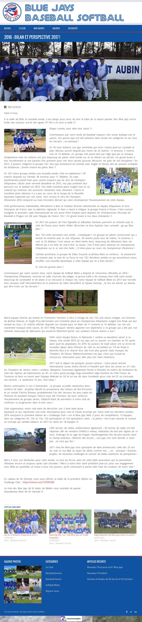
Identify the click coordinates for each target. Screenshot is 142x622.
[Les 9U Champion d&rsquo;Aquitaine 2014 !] (25, 521)
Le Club (49, 567)
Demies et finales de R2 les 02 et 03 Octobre (110, 579)
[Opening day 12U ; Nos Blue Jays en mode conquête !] (70, 521)
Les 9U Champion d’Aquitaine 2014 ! (21, 535)
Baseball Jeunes (54, 573)
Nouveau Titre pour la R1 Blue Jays (105, 567)
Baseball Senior (54, 579)
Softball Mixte (53, 585)
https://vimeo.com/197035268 (38, 482)
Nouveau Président (97, 573)
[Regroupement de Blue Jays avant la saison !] (115, 521)
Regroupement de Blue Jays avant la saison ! (114, 535)
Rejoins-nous (52, 591)
